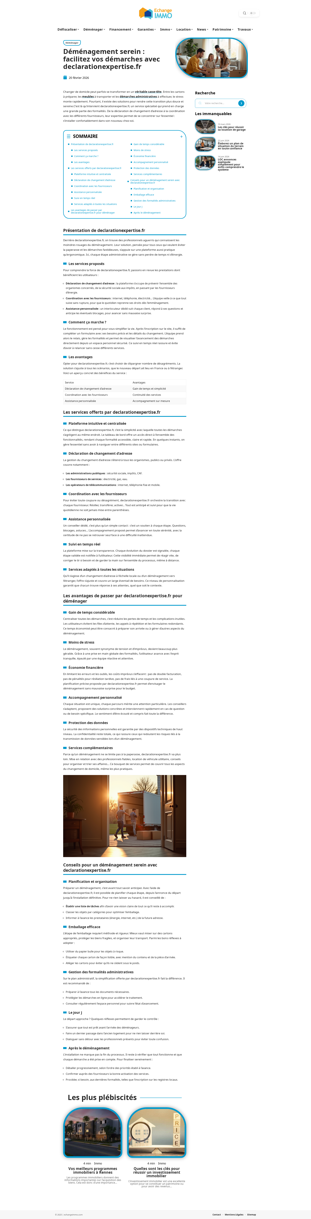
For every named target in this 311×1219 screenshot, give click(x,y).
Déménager (72, 42)
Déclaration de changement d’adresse (94, 180)
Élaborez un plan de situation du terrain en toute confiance (231, 146)
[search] (244, 13)
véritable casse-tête (148, 92)
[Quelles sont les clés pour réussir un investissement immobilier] (157, 1132)
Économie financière (145, 156)
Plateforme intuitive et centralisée (92, 174)
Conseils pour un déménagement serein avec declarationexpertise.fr (155, 181)
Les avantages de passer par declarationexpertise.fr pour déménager (93, 211)
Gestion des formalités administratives (155, 200)
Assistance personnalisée (88, 192)
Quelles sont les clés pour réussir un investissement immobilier (156, 1172)
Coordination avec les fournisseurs (93, 186)
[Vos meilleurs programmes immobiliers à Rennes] (93, 1132)
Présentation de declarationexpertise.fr (92, 144)
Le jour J (138, 206)
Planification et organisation (149, 188)
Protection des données (146, 168)
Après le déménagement (147, 212)
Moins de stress (142, 150)
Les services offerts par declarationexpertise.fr (96, 168)
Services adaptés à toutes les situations (95, 204)
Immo (98, 1163)
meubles (88, 96)
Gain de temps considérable (149, 144)
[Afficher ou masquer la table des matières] (140, 137)
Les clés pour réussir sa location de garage (232, 128)
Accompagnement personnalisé (151, 162)
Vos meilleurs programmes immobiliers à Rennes (92, 1170)
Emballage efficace (144, 194)
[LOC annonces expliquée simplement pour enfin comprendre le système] (205, 163)
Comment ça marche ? (86, 156)
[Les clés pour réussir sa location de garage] (205, 126)
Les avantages (82, 162)
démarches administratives (138, 96)
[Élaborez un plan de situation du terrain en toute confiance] (205, 144)
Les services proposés (86, 150)
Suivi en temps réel (84, 198)
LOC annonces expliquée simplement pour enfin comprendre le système (231, 164)
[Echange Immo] (155, 13)
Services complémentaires (148, 174)
